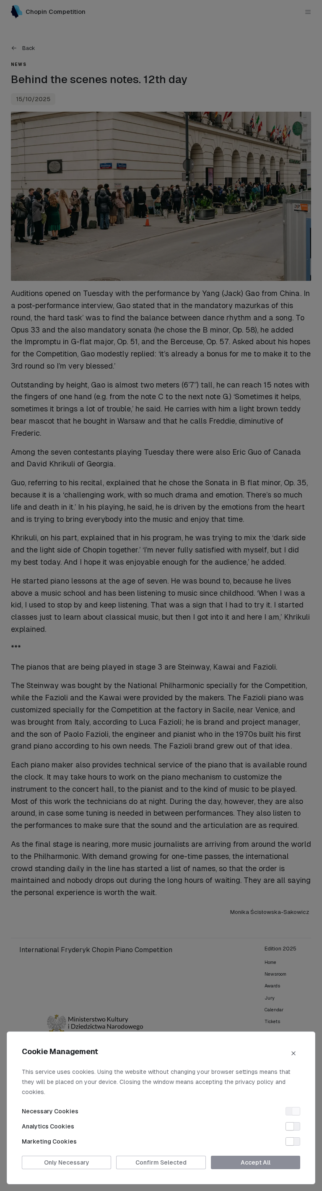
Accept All (255, 1162)
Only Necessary (66, 1162)
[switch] (293, 1111)
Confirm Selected (161, 1162)
